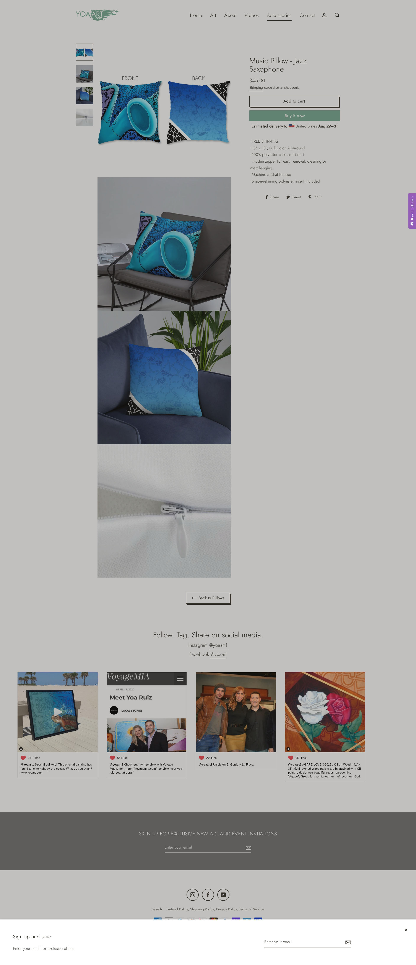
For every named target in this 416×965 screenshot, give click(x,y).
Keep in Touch (412, 209)
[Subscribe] (347, 942)
